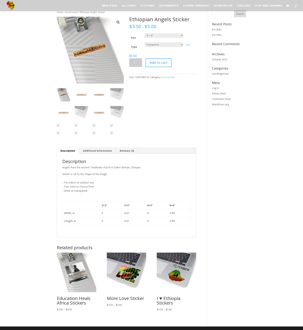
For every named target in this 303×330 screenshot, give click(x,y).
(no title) (216, 29)
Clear (188, 44)
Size (133, 37)
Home (60, 12)
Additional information (97, 150)
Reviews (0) (127, 150)
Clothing (147, 5)
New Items (109, 5)
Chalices (243, 5)
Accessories (71, 12)
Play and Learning (268, 5)
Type (134, 46)
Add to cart (158, 62)
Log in (215, 88)
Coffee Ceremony (196, 5)
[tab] (68, 151)
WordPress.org (220, 104)
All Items (129, 5)
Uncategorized (220, 73)
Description (67, 150)
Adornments (169, 5)
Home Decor (223, 5)
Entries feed (218, 93)
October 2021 (220, 59)
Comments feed (221, 99)
